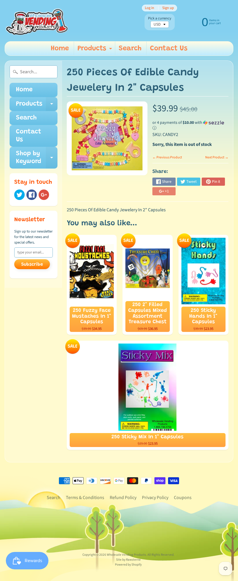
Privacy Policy (155, 497)
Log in (149, 8)
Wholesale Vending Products (126, 555)
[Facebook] (31, 195)
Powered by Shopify (128, 564)
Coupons (183, 497)
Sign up (168, 8)
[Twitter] (19, 195)
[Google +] (44, 195)
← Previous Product (167, 157)
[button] (190, 125)
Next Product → (216, 157)
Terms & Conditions (85, 497)
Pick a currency (159, 18)
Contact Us (168, 48)
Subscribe (32, 264)
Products (95, 50)
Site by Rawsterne (128, 559)
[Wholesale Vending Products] (38, 21)
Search (130, 48)
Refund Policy (123, 497)
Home (60, 48)
